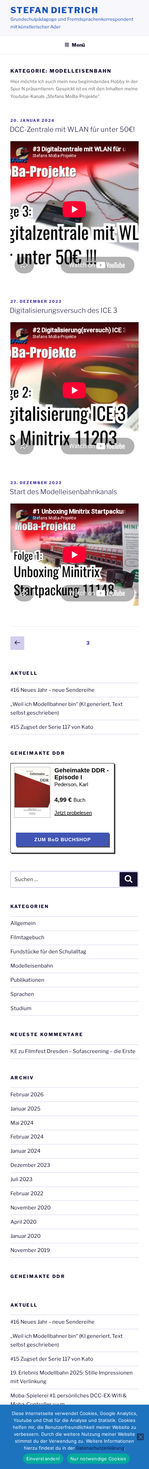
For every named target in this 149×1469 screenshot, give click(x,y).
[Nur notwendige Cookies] (140, 1436)
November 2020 (30, 1208)
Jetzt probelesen (73, 813)
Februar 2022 (26, 1193)
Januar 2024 (25, 1151)
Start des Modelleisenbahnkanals (63, 492)
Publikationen (27, 980)
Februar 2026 (27, 1094)
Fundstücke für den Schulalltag (48, 952)
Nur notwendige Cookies (98, 1458)
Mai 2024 (22, 1123)
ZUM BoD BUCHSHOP (62, 839)
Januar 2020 (25, 1236)
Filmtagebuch (27, 937)
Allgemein (23, 923)
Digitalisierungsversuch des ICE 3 (63, 310)
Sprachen (22, 994)
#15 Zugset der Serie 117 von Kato (51, 727)
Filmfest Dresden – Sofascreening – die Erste (80, 1051)
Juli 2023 (21, 1179)
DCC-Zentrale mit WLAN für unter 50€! (72, 129)
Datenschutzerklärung (100, 1448)
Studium (21, 1008)
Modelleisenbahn (31, 966)
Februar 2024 (27, 1137)
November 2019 (30, 1250)
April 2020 (23, 1222)
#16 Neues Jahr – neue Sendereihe (52, 690)
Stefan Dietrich (54, 10)
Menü (78, 45)
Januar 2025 (25, 1109)
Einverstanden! (43, 1458)
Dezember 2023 (30, 1165)
